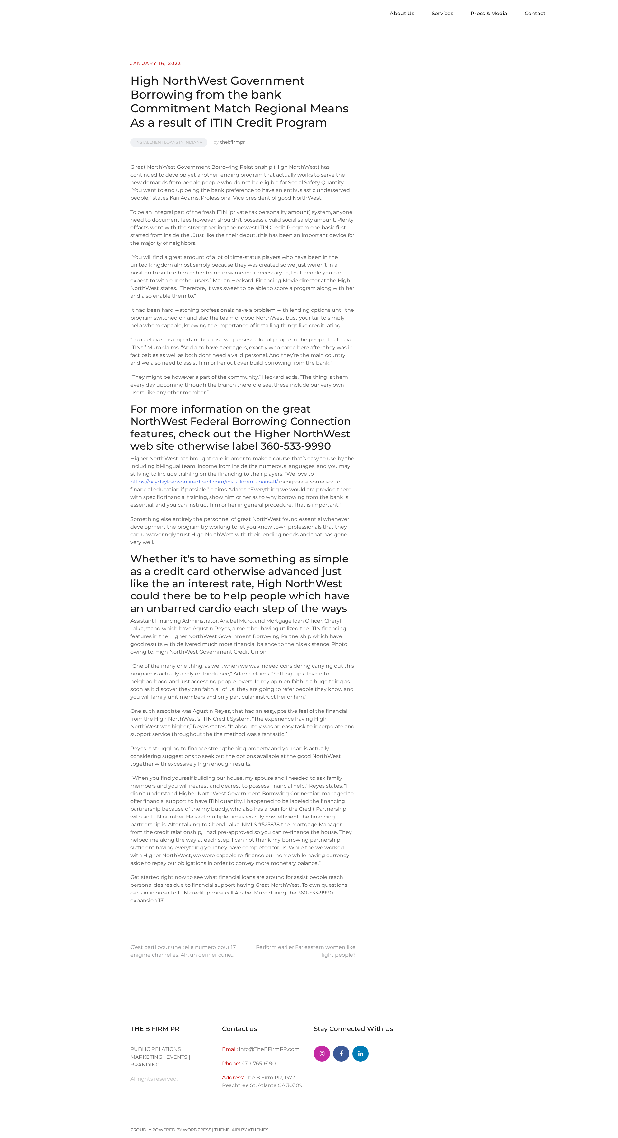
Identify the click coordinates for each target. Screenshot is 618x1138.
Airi (236, 1129)
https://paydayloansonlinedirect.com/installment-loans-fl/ (204, 482)
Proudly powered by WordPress (170, 1129)
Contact (535, 13)
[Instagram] (322, 1054)
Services (442, 13)
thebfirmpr (232, 142)
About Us (402, 13)
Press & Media (489, 13)
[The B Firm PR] (341, 1054)
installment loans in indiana (168, 142)
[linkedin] (360, 1054)
